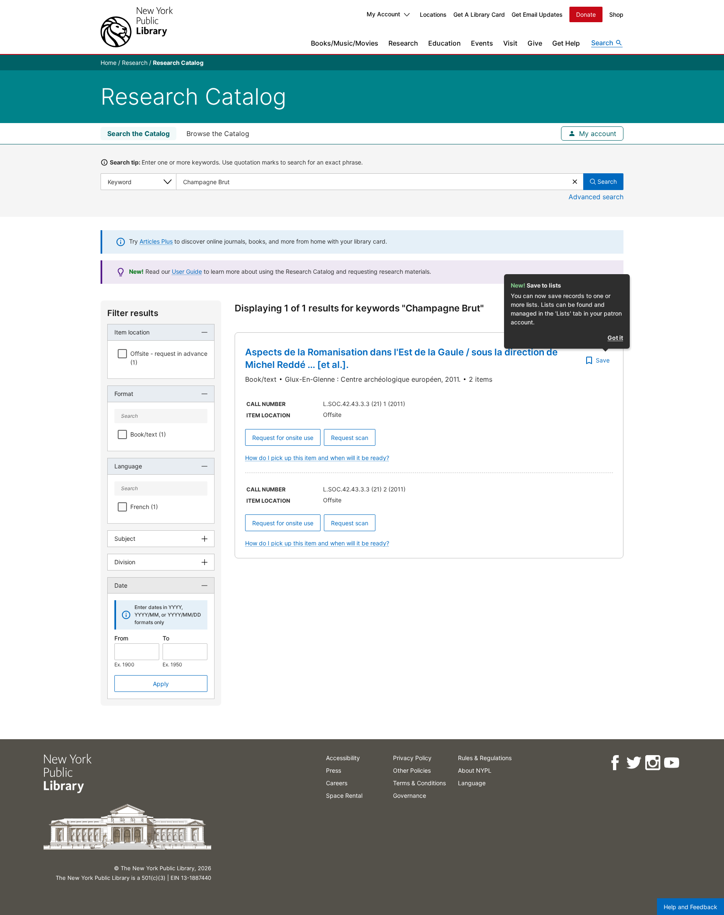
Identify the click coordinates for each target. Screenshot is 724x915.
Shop (616, 14)
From (121, 638)
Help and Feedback (690, 906)
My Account (383, 14)
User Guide (187, 271)
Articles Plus (156, 241)
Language (472, 782)
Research (403, 43)
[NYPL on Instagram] (652, 762)
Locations (433, 14)
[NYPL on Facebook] (615, 762)
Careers (336, 782)
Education (444, 43)
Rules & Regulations (485, 757)
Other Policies (412, 770)
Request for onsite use (282, 437)
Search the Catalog (138, 133)
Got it (615, 337)
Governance (409, 795)
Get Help (566, 43)
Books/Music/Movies (344, 43)
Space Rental (344, 795)
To (166, 638)
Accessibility (343, 757)
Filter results (132, 313)
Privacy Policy (412, 757)
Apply (161, 683)
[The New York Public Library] (137, 27)
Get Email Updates (537, 14)
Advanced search (596, 196)
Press (333, 770)
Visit (510, 43)
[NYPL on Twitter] (634, 762)
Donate (586, 14)
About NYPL (474, 770)
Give (534, 43)
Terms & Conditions (419, 782)
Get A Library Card (479, 14)
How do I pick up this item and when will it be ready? (317, 457)
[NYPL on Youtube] (671, 762)
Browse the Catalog (217, 133)
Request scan (349, 437)
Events (482, 43)
